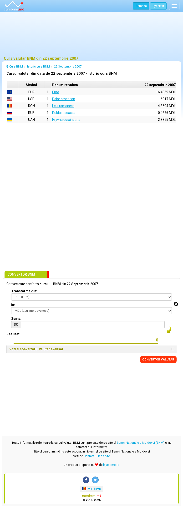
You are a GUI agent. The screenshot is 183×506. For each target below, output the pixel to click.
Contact (89, 456)
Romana (141, 6)
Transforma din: (24, 291)
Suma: (16, 319)
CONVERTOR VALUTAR (158, 359)
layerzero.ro (111, 465)
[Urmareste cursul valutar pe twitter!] (95, 480)
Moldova (94, 489)
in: (13, 305)
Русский (158, 6)
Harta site (103, 456)
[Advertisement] (91, 34)
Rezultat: (13, 334)
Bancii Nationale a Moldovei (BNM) (140, 442)
